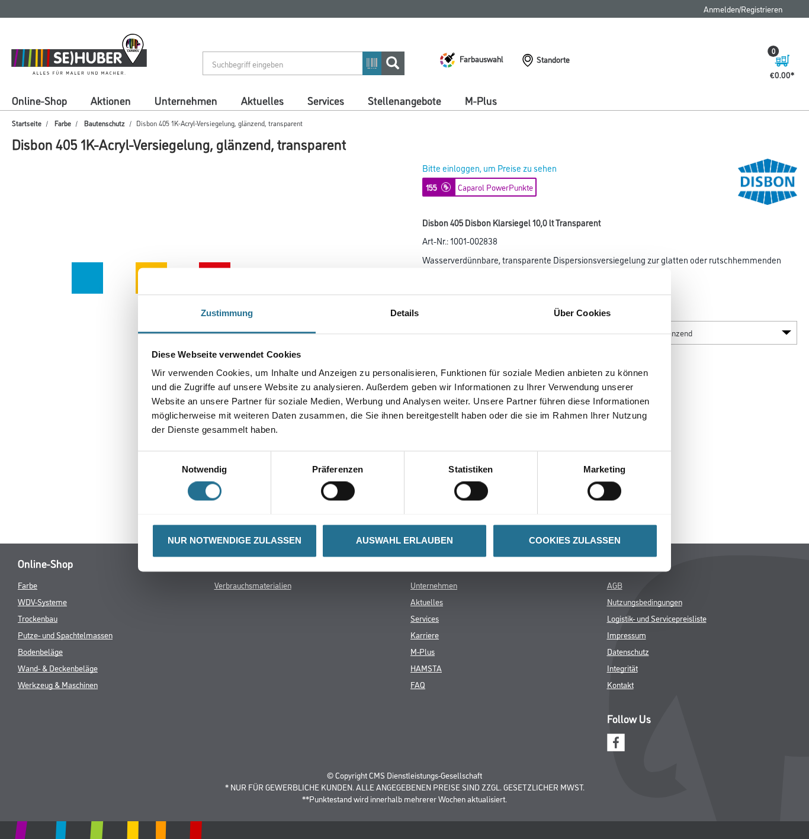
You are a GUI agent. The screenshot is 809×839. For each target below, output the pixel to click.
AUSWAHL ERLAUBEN (404, 540)
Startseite (26, 123)
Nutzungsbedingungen (644, 601)
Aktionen (111, 100)
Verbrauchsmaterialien (252, 584)
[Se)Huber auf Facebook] (616, 741)
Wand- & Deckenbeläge (58, 667)
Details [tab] (404, 313)
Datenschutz (628, 651)
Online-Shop (39, 100)
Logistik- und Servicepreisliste (657, 617)
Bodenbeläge (40, 651)
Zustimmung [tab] (227, 313)
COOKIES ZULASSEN (575, 540)
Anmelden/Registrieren (743, 8)
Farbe (62, 123)
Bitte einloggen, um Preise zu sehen (489, 168)
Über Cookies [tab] (582, 313)
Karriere (424, 634)
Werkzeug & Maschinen (58, 684)
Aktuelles (262, 100)
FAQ (417, 684)
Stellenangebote (404, 100)
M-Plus (481, 100)
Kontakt (620, 684)
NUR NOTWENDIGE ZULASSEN (234, 540)
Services (325, 100)
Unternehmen (186, 100)
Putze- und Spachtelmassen (65, 634)
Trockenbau (37, 617)
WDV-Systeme (42, 601)
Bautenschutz (104, 123)
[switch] (341, 490)
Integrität (622, 667)
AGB (614, 584)
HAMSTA (426, 667)
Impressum (626, 634)
